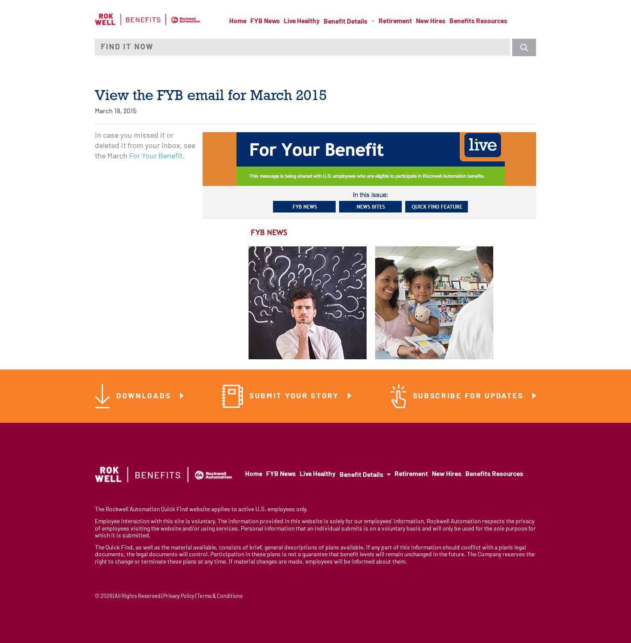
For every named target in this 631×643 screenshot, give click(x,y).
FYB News (265, 21)
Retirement (395, 21)
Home (237, 21)
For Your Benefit (155, 156)
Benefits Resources (478, 21)
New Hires (431, 21)
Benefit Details (345, 21)
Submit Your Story (295, 396)
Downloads (145, 396)
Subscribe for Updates (469, 396)
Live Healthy (302, 21)
